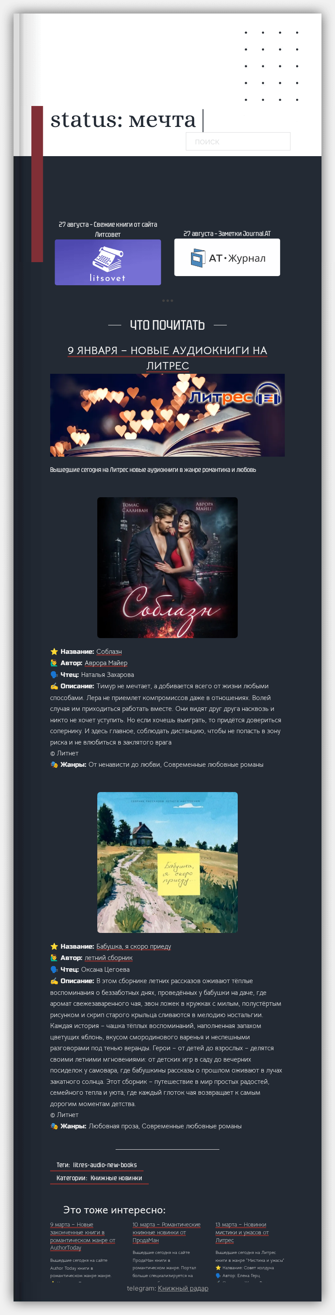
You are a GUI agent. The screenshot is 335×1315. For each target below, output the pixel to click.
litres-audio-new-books (105, 1165)
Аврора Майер (106, 663)
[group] (107, 252)
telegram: (168, 1288)
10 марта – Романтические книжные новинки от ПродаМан (167, 1232)
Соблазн (109, 651)
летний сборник (109, 957)
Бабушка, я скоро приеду (133, 946)
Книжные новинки (117, 1178)
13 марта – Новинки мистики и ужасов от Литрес (242, 1232)
